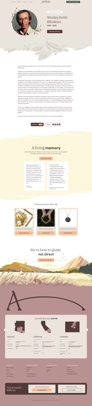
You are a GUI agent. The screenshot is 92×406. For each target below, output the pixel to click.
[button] (14, 2)
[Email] (59, 124)
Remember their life (55, 31)
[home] (46, 2)
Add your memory (46, 158)
